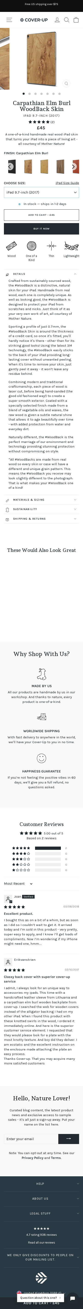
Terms (56, 1158)
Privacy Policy (32, 1158)
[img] (14, 907)
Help (40, 1183)
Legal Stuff (40, 1213)
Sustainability (25, 509)
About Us (40, 1198)
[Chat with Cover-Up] (72, 1299)
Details (19, 273)
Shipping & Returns (29, 518)
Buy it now (41, 228)
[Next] (73, 166)
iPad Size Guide (67, 183)
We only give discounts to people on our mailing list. (40, 1257)
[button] (39, 122)
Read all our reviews (41, 1242)
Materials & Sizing (28, 499)
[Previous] (10, 166)
